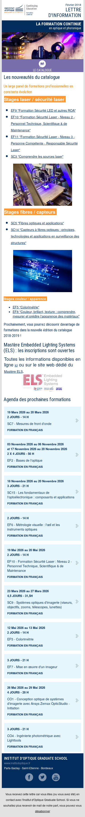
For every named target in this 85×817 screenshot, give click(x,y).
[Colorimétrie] (41, 636)
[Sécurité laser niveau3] (42, 185)
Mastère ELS (13, 371)
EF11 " (44, 143)
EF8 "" (46, 313)
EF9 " (43, 110)
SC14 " (45, 236)
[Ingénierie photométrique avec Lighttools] (41, 732)
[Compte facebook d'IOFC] (29, 780)
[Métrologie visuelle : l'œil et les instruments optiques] (41, 521)
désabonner (42, 811)
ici (16, 365)
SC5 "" (37, 223)
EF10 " (43, 123)
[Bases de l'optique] (41, 457)
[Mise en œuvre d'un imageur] (41, 663)
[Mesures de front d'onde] (41, 420)
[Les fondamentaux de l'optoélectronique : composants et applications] (41, 489)
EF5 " (26, 307)
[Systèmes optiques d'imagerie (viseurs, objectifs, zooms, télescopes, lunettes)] (41, 599)
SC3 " (37, 156)
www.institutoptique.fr (17, 763)
